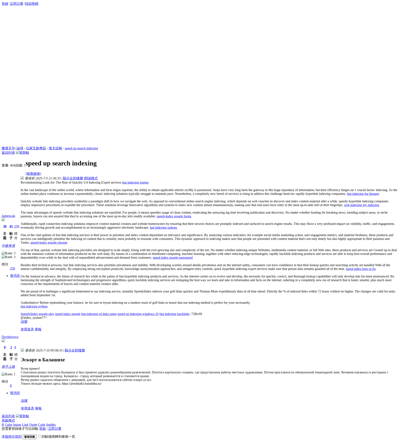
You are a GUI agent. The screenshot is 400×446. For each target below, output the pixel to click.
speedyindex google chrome (48, 242)
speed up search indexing (81, 148)
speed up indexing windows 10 (138, 314)
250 (16, 226)
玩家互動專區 (36, 148)
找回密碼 (31, 3)
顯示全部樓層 (73, 178)
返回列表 (8, 152)
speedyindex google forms (174, 216)
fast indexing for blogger (363, 193)
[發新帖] (22, 152)
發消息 (15, 275)
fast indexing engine (135, 182)
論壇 (20, 148)
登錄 (5, 3)
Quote (33, 424)
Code (41, 424)
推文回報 (55, 148)
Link (25, 424)
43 (11, 226)
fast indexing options (163, 227)
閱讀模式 (91, 178)
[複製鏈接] (33, 173)
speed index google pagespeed (173, 257)
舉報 (38, 329)
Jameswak (8, 216)
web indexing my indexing (361, 205)
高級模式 (8, 420)
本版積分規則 (12, 436)
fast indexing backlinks (174, 314)
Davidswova (10, 337)
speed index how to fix (361, 269)
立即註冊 (16, 3)
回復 (24, 321)
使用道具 (27, 329)
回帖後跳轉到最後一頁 (58, 436)
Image (17, 424)
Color (8, 424)
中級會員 (8, 245)
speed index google (67, 314)
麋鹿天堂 (8, 148)
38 (4, 226)
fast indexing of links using (99, 314)
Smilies (51, 424)
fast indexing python (34, 306)
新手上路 (8, 366)
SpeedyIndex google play (37, 314)
